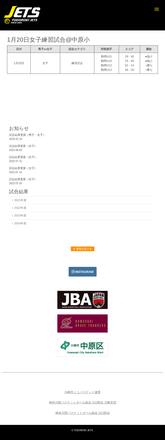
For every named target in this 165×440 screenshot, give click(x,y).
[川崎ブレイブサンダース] (82, 331)
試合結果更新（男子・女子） (27, 134)
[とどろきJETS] (22, 22)
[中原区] (82, 355)
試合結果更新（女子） (23, 146)
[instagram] (83, 272)
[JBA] (82, 308)
